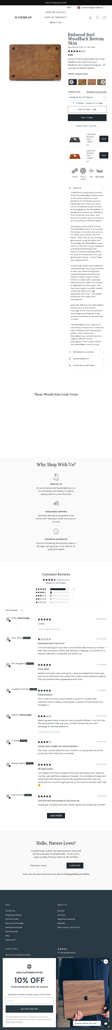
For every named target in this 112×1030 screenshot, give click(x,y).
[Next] (103, 82)
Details (77, 188)
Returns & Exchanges (14, 923)
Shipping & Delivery (13, 915)
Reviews (61, 911)
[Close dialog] (105, 961)
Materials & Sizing (83, 352)
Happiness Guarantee (66, 919)
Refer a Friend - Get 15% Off (68, 927)
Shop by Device (55, 12)
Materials (61, 923)
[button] (75, 51)
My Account (10, 940)
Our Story (61, 915)
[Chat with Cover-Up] (106, 1024)
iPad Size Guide (11, 931)
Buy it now (87, 118)
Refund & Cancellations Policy (18, 955)
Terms (86, 874)
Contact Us (10, 911)
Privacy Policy (71, 874)
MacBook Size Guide (96, 92)
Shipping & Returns (83, 365)
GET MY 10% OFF (29, 1008)
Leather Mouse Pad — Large (90, 138)
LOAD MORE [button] (56, 815)
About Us (55, 22)
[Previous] (71, 82)
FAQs (7, 936)
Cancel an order (11, 919)
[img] (44, 619)
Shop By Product (55, 17)
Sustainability (81, 359)
